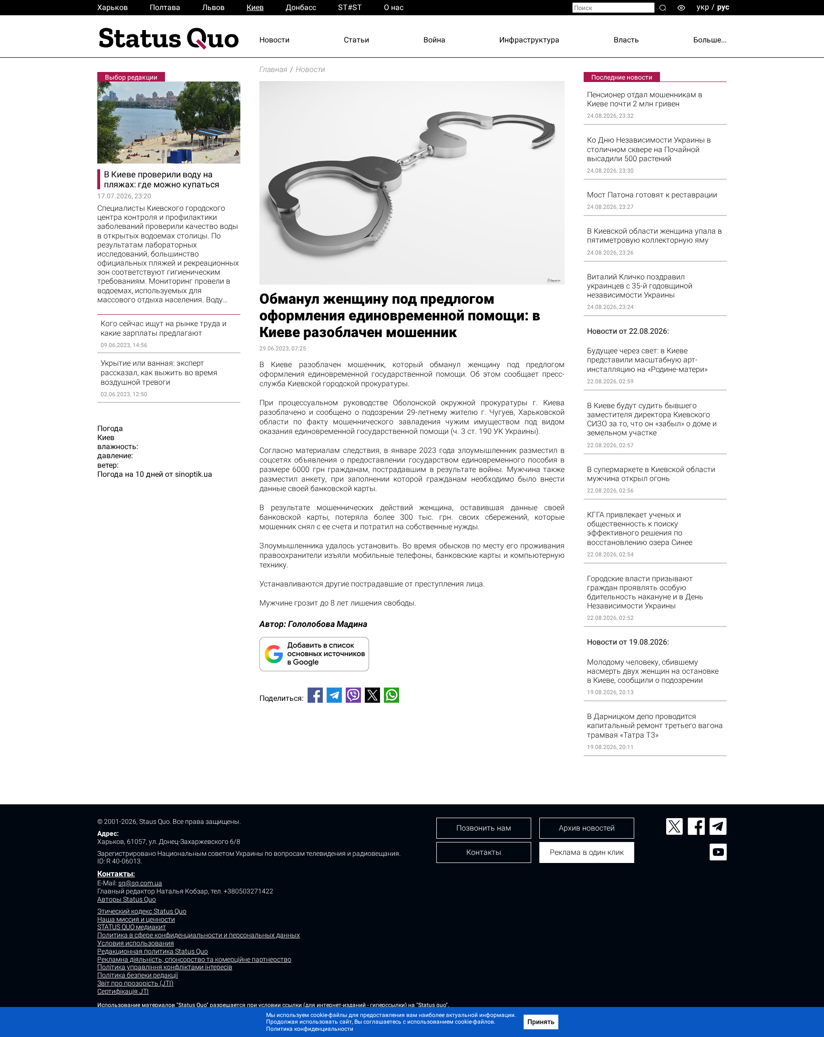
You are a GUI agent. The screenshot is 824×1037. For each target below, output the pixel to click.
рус (723, 6)
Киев (255, 7)
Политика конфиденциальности (309, 1029)
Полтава (165, 7)
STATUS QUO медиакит (131, 927)
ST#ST (350, 7)
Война (434, 39)
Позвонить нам (483, 827)
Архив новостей (587, 827)
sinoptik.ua (193, 474)
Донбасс (301, 7)
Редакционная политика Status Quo (152, 951)
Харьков (112, 7)
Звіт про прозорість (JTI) (135, 983)
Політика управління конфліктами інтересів (164, 967)
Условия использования (135, 943)
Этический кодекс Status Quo (141, 911)
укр (703, 6)
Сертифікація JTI (123, 991)
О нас (393, 7)
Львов (213, 7)
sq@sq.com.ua (140, 883)
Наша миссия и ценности (136, 919)
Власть (626, 39)
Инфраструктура (529, 39)
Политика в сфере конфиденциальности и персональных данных (198, 935)
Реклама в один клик (587, 852)
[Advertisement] (412, 742)
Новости (274, 39)
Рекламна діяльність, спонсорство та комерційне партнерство (194, 959)
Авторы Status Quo (126, 899)
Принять (541, 1022)
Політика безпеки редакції (137, 975)
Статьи (356, 39)
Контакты (115, 873)
